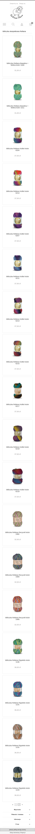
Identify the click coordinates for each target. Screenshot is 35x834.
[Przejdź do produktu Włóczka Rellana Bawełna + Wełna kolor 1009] (17, 49)
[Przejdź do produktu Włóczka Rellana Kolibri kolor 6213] (17, 305)
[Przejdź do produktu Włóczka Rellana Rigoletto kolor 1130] (17, 646)
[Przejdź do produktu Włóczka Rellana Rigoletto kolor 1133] (17, 774)
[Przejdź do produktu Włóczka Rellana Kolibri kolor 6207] (17, 220)
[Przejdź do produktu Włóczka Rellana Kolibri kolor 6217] (17, 390)
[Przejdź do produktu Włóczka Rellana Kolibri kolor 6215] (17, 348)
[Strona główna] (17, 12)
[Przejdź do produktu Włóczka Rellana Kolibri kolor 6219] (17, 476)
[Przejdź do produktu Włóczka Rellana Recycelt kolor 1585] (17, 604)
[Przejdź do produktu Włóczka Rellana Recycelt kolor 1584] (17, 561)
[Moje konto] (22, 24)
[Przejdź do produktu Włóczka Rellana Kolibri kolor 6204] (17, 135)
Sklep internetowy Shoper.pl (17, 832)
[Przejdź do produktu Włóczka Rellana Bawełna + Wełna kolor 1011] (17, 92)
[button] (4, 24)
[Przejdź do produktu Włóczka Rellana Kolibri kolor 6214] (17, 177)
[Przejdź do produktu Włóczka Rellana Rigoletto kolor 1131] (17, 689)
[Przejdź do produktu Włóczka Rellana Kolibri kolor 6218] (17, 433)
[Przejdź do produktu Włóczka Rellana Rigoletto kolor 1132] (17, 732)
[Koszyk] (30, 24)
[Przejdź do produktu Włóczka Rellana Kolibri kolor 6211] (17, 262)
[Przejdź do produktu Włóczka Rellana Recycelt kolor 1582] (17, 518)
